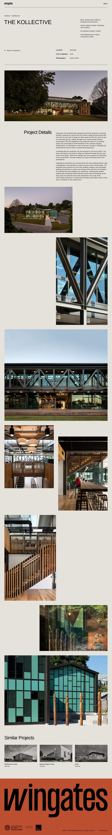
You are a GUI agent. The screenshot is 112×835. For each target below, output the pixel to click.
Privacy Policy (103, 830)
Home (8, 3)
